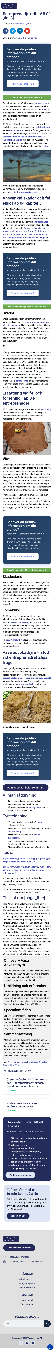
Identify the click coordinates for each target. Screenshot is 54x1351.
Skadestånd (8, 1065)
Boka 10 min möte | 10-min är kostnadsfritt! (26, 570)
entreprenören (16, 130)
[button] (51, 6)
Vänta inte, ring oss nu (20, 1175)
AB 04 (43, 109)
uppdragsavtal (34, 807)
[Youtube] (33, 1343)
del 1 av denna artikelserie (25, 192)
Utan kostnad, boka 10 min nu (25, 787)
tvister (45, 146)
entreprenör (22, 381)
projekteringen (42, 127)
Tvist (17, 1065)
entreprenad (41, 103)
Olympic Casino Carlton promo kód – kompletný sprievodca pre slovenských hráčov (27, 1083)
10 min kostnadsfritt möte (19, 1247)
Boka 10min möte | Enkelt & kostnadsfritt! (27, 306)
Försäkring (32, 1062)
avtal (39, 822)
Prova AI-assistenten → (22, 83)
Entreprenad (17, 23)
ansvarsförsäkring (19, 622)
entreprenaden (40, 222)
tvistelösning (14, 831)
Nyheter (29, 23)
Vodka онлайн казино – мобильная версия (23, 1104)
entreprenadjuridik (26, 684)
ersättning (46, 409)
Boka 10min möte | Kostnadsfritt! (27, 97)
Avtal (10, 1062)
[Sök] (47, 1323)
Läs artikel (11, 1090)
